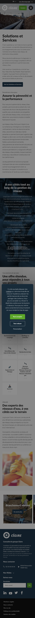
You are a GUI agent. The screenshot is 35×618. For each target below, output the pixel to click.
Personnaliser (17, 329)
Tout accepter (17, 316)
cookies (8, 291)
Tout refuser (17, 323)
